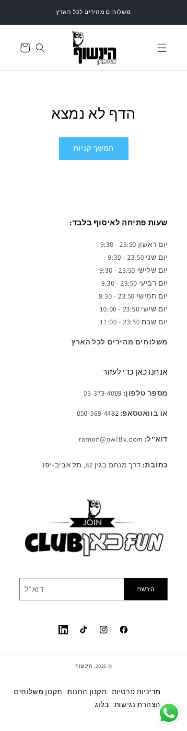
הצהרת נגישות (137, 704)
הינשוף (84, 666)
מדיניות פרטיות (136, 691)
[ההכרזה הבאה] (169, 12)
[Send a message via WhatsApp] (169, 713)
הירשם (145, 589)
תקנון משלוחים (38, 691)
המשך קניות (93, 148)
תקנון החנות (87, 691)
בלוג (102, 704)
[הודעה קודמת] (17, 12)
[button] (162, 47)
